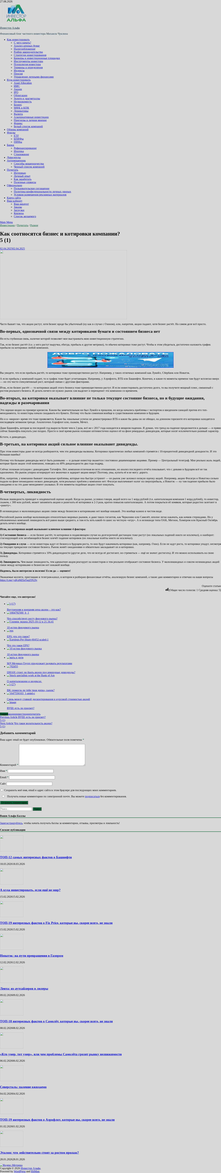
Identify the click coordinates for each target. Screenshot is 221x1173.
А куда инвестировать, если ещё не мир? (30, 890)
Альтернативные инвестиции (31, 117)
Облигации (20, 95)
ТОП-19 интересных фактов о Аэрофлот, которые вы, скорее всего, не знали (57, 1119)
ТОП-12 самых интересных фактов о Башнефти (36, 857)
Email (4, 777)
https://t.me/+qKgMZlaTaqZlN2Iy (18, 580)
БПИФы (19, 138)
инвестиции (22, 714)
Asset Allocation (23, 83)
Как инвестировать (18, 39)
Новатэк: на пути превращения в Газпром (31, 955)
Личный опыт (22, 176)
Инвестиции (7, 225)
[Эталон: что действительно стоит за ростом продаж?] (11, 1145)
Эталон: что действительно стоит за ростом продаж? (39, 1152)
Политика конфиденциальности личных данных (42, 191)
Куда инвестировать (19, 79)
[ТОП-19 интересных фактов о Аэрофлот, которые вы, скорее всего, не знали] (11, 1113)
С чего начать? (22, 42)
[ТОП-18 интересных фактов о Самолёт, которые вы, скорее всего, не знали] (11, 1014)
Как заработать (22, 179)
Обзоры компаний (17, 129)
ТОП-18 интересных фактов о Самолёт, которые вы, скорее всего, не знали (56, 1021)
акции (11, 714)
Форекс (18, 123)
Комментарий (9, 764)
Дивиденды (14, 157)
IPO (16, 92)
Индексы (19, 70)
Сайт (3, 783)
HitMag (35, 1171)
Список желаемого (25, 216)
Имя (3, 770)
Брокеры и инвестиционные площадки (37, 58)
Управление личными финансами (34, 76)
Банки (10, 145)
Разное (34, 225)
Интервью (20, 172)
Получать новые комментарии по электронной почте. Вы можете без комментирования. (66, 796)
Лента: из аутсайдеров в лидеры (24, 988)
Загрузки (19, 210)
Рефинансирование (25, 148)
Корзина (19, 213)
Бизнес (18, 104)
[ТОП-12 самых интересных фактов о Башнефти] (11, 850)
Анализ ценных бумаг (27, 45)
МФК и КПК (21, 107)
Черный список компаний (29, 166)
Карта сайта (14, 197)
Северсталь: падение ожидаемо (23, 1087)
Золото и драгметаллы (27, 98)
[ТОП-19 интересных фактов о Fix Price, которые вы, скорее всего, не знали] (11, 916)
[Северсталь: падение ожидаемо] (11, 1080)
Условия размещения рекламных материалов (40, 194)
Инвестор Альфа (10, 27)
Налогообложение (24, 48)
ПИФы (18, 141)
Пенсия (18, 73)
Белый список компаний (28, 126)
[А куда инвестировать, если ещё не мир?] (11, 883)
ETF (16, 135)
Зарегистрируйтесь (11, 823)
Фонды (11, 132)
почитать (35, 714)
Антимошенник (16, 160)
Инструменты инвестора (28, 61)
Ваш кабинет (14, 200)
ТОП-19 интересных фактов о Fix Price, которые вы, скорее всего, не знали (56, 923)
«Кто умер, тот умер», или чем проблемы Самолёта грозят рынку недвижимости (61, 1054)
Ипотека (19, 151)
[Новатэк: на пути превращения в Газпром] (11, 948)
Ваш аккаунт (21, 203)
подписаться (92, 796)
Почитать (12, 169)
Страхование (21, 154)
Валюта (18, 114)
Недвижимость (23, 101)
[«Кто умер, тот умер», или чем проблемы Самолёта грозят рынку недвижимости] (11, 1047)
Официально (14, 185)
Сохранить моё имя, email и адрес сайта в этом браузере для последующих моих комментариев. (60, 790)
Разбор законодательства (28, 51)
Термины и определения (28, 67)
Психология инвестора (27, 64)
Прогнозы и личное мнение (30, 120)
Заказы (18, 207)
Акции (18, 89)
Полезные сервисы (25, 182)
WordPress (20, 1171)
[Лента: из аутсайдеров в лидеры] (11, 981)
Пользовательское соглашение (31, 188)
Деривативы (21, 110)
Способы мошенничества (29, 163)
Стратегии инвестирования (30, 55)
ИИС (17, 86)
